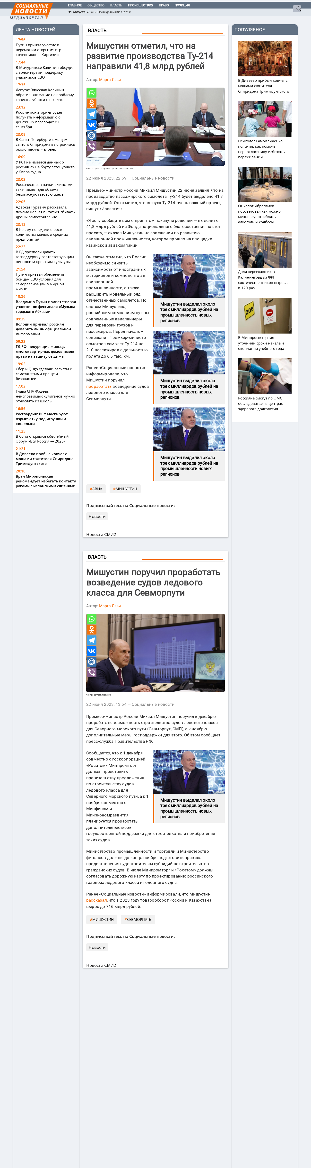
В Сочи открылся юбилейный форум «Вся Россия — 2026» (42, 439)
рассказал (96, 900)
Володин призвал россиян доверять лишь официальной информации (43, 329)
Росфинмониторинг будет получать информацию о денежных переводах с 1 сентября (39, 119)
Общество (95, 5)
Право (164, 5)
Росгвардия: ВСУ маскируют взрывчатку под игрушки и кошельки (42, 418)
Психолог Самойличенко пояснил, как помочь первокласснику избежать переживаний (261, 149)
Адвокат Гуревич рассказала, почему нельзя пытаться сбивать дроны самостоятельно (45, 212)
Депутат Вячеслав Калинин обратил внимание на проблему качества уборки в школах (45, 94)
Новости (97, 516)
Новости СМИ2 (101, 534)
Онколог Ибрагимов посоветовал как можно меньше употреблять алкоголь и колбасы (259, 213)
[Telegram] (91, 114)
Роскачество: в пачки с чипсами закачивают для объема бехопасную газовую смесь (44, 189)
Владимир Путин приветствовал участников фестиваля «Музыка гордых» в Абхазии (46, 306)
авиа (97, 488)
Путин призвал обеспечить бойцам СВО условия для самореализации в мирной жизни (40, 281)
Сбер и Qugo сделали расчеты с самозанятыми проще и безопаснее (44, 373)
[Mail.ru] (91, 135)
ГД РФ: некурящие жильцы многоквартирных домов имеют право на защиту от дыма (46, 351)
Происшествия (140, 5)
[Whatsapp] (91, 93)
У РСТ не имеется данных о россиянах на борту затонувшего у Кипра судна (45, 167)
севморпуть (139, 919)
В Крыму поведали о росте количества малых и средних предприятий (42, 234)
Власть (116, 5)
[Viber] (91, 146)
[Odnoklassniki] (91, 103)
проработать (99, 386)
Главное (75, 5)
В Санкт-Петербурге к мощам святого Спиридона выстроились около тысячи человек (45, 144)
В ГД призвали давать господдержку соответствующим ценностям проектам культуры (45, 256)
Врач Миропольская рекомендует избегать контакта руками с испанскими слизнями (46, 481)
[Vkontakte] (91, 125)
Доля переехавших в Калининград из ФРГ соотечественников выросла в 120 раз (263, 279)
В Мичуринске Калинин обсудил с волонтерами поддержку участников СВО (45, 72)
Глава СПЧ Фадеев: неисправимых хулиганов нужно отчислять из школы (45, 396)
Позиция (182, 5)
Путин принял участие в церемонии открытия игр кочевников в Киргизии (38, 50)
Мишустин (126, 488)
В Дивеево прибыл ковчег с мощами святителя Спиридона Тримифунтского (45, 458)
